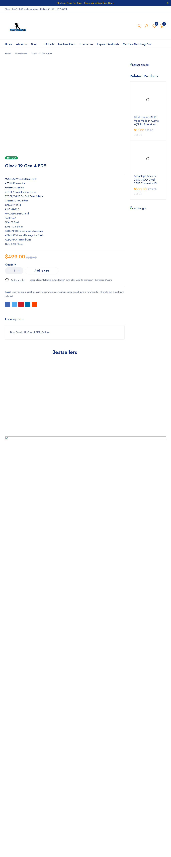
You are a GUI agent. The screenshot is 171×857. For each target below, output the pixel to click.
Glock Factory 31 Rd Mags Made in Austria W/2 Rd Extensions (146, 120)
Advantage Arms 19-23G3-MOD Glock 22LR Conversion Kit (145, 179)
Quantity (10, 265)
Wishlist (156, 24)
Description (14, 319)
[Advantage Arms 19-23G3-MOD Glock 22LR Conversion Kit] (148, 159)
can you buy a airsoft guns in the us (29, 292)
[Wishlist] (15, 280)
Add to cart (42, 271)
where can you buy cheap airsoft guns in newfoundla (72, 292)
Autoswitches (21, 53)
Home (8, 53)
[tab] (14, 319)
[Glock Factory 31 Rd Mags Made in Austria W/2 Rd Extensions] (148, 100)
